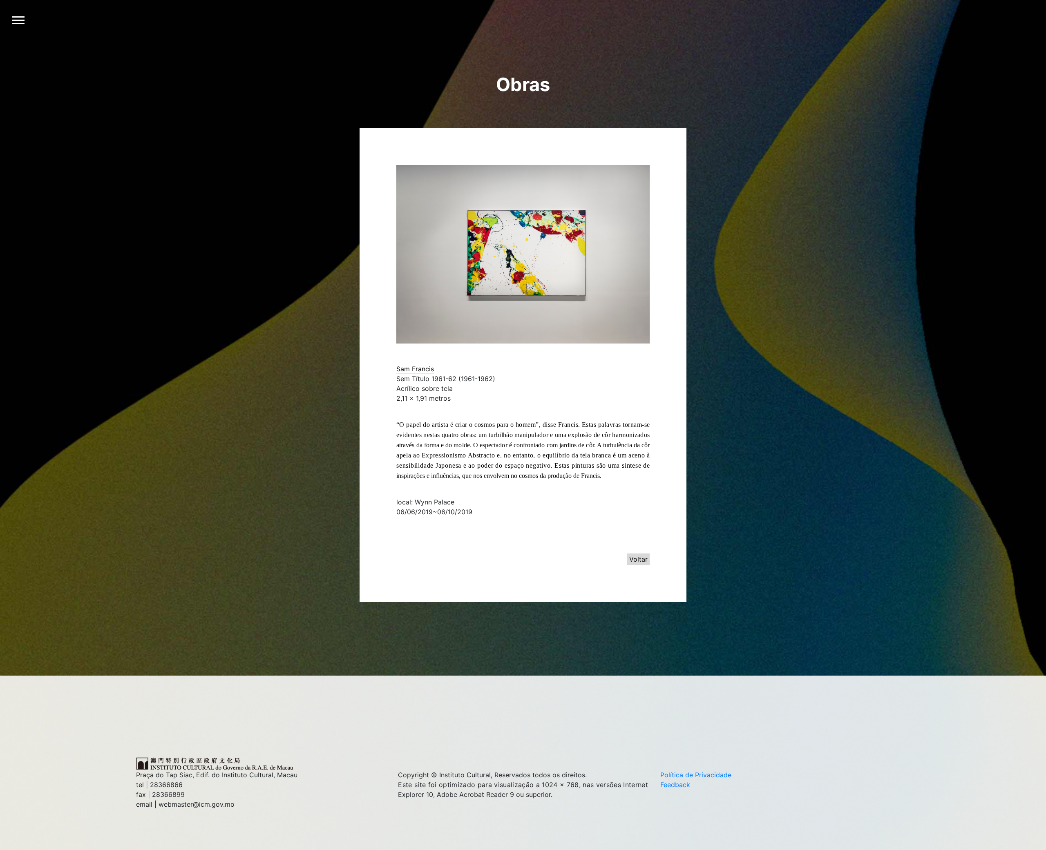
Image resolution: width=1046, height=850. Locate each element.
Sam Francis (415, 369)
